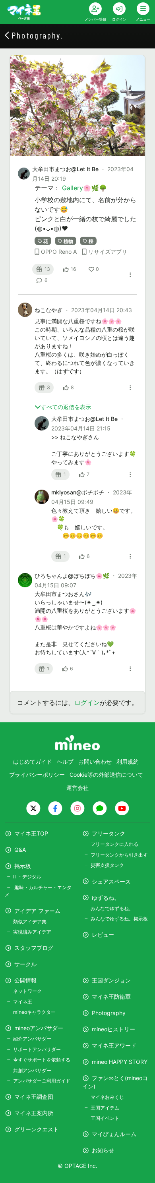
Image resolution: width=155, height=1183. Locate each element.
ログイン (87, 702)
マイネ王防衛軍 (111, 996)
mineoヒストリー (113, 1029)
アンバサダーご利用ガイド (41, 1081)
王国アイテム (105, 1108)
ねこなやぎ (49, 310)
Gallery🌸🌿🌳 (84, 188)
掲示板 (22, 866)
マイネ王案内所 (33, 1113)
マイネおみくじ (107, 1097)
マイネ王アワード (114, 1045)
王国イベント (105, 1118)
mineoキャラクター (34, 1012)
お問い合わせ (95, 761)
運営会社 (77, 787)
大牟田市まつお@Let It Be (65, 169)
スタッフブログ (33, 947)
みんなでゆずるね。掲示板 (119, 919)
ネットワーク (27, 991)
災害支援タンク (107, 865)
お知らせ (103, 1150)
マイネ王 (22, 1002)
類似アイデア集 (29, 921)
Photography (109, 1012)
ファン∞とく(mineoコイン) (115, 1082)
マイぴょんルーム (114, 1134)
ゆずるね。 (106, 897)
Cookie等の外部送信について (106, 774)
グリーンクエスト (36, 1129)
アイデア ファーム (37, 910)
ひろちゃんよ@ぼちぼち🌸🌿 (73, 575)
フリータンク (108, 833)
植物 (68, 241)
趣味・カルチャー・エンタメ (38, 890)
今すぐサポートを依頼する (41, 1060)
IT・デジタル (27, 877)
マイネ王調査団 (33, 1096)
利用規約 (127, 761)
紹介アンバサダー (32, 1039)
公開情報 (25, 980)
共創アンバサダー (32, 1070)
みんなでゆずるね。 (112, 908)
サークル (25, 964)
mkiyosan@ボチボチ (78, 492)
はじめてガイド (32, 761)
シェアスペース (111, 881)
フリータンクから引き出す (119, 855)
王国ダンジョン (111, 980)
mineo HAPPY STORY (119, 1061)
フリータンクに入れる (114, 844)
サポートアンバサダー (37, 1049)
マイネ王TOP (31, 833)
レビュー (103, 934)
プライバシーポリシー (37, 774)
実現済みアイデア (32, 932)
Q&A (20, 849)
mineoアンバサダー (38, 1028)
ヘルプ (65, 761)
